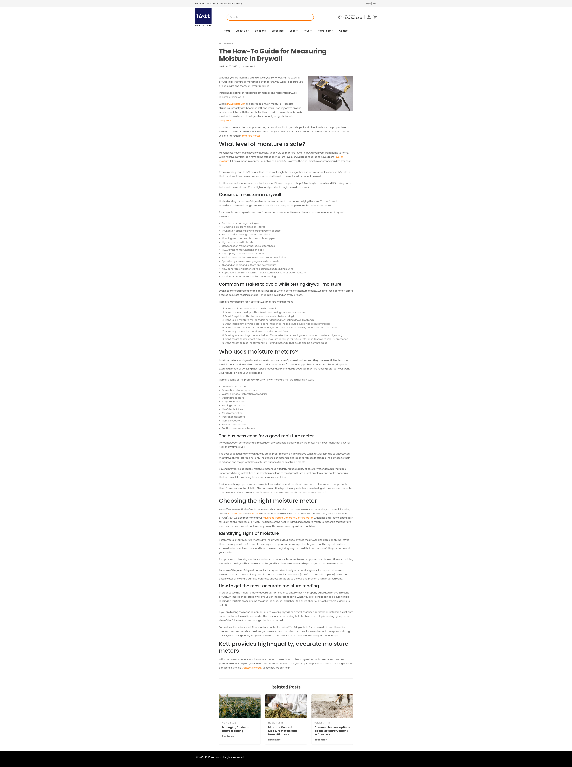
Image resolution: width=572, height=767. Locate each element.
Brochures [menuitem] (278, 30)
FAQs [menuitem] (307, 30)
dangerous (225, 120)
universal (255, 513)
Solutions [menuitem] (260, 30)
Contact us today (252, 667)
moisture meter (251, 135)
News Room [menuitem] (324, 30)
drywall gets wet (235, 104)
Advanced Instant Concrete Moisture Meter (288, 517)
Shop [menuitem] (293, 30)
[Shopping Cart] (375, 17)
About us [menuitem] (241, 30)
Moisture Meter (226, 43)
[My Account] (368, 17)
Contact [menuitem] (343, 30)
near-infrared (236, 513)
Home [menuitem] (227, 30)
